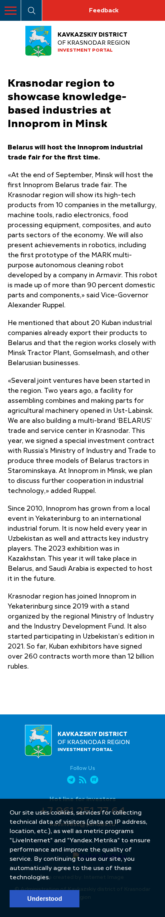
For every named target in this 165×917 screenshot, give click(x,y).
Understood (44, 898)
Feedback (104, 11)
